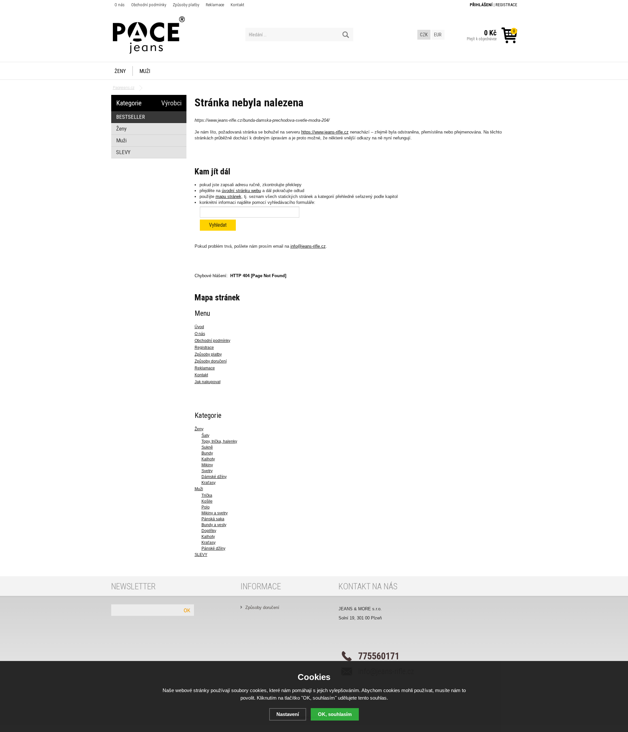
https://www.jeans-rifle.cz (325, 132)
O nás (119, 4)
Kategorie (129, 103)
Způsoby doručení (262, 607)
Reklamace (215, 4)
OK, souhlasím (335, 714)
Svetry (207, 471)
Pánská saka (212, 519)
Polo (205, 507)
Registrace (506, 4)
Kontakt (237, 4)
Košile (207, 501)
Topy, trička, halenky (219, 441)
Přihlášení (481, 4)
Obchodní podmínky (148, 4)
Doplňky (208, 530)
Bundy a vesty (213, 525)
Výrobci (171, 103)
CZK (423, 34)
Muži (144, 71)
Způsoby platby (186, 4)
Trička (206, 495)
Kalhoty (208, 459)
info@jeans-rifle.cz (308, 246)
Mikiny (207, 465)
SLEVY (201, 554)
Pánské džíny (213, 548)
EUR (438, 34)
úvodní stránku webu (241, 190)
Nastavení (287, 714)
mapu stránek (228, 196)
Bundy (207, 453)
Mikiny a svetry (214, 513)
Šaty (205, 435)
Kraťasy (208, 482)
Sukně (207, 447)
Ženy (120, 71)
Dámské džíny (214, 476)
